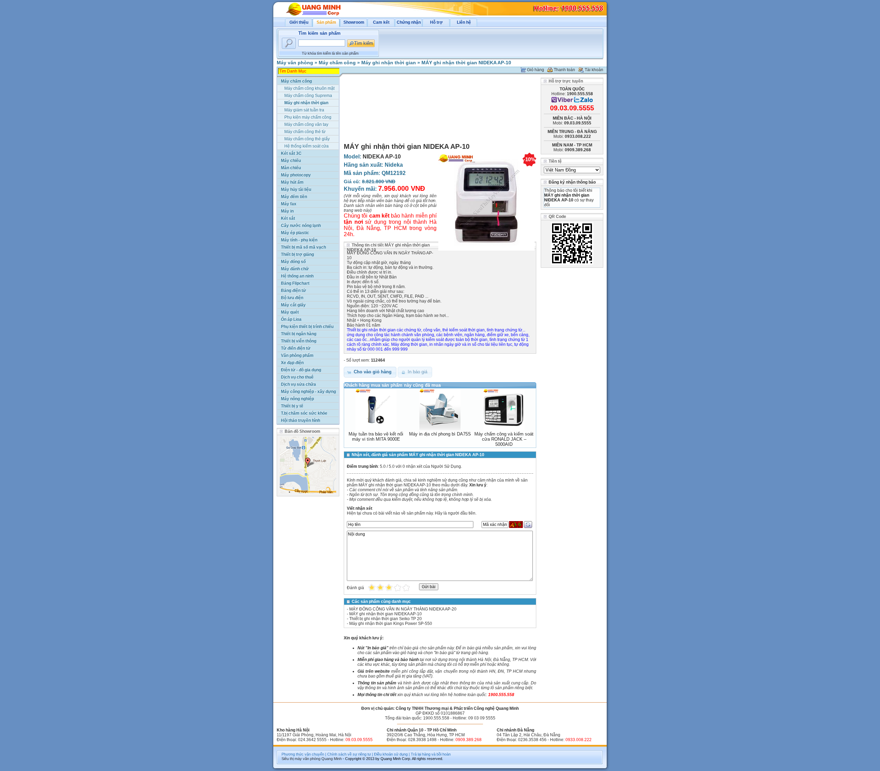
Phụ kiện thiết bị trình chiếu (307, 326)
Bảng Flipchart (295, 283)
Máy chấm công (337, 62)
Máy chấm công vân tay (306, 124)
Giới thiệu (298, 22)
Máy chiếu (291, 160)
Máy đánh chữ (295, 268)
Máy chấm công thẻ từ (305, 131)
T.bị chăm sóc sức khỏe (304, 413)
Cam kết (381, 22)
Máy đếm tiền (294, 196)
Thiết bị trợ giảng (297, 254)
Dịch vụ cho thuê (297, 377)
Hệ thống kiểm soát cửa (306, 146)
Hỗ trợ (436, 22)
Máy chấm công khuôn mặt (309, 88)
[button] (370, 372)
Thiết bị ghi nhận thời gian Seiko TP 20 (385, 618)
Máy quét (290, 312)
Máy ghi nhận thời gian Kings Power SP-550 (390, 623)
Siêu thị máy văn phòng (301, 759)
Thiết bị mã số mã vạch (303, 247)
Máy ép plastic (295, 232)
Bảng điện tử (293, 290)
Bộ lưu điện (292, 297)
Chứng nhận (409, 22)
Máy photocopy (296, 175)
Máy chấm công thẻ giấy (307, 138)
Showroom (353, 22)
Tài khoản (594, 69)
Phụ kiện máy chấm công (307, 117)
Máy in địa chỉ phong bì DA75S (440, 434)
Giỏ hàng (535, 69)
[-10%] (486, 251)
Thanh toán (564, 69)
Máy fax (288, 203)
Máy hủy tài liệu (296, 189)
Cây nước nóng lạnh (301, 225)
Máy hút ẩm (292, 182)
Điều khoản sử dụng (391, 754)
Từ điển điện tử (295, 348)
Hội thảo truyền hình (300, 420)
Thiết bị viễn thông (298, 341)
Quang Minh (331, 759)
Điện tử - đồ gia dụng (301, 369)
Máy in (287, 211)
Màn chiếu (291, 167)
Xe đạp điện (292, 362)
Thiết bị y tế (292, 406)
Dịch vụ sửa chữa (298, 384)
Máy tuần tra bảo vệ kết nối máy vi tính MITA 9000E (376, 436)
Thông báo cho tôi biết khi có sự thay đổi (569, 197)
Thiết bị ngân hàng (298, 333)
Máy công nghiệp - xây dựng (308, 391)
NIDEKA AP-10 (382, 156)
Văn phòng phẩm (297, 355)
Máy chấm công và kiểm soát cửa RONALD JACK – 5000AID (504, 439)
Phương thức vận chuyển (303, 754)
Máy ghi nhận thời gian (388, 62)
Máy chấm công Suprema (308, 95)
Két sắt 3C (291, 153)
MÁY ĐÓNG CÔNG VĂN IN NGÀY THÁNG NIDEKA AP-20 (402, 609)
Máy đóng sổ (293, 261)
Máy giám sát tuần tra (304, 110)
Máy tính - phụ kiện (299, 240)
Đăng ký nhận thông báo (572, 182)
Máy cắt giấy (293, 304)
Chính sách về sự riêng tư (349, 754)
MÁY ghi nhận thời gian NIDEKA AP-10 (466, 62)
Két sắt (288, 218)
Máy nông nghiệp (297, 398)
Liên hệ (464, 22)
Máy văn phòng (295, 62)
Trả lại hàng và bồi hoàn (431, 754)
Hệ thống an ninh (297, 276)
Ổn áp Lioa (291, 319)
